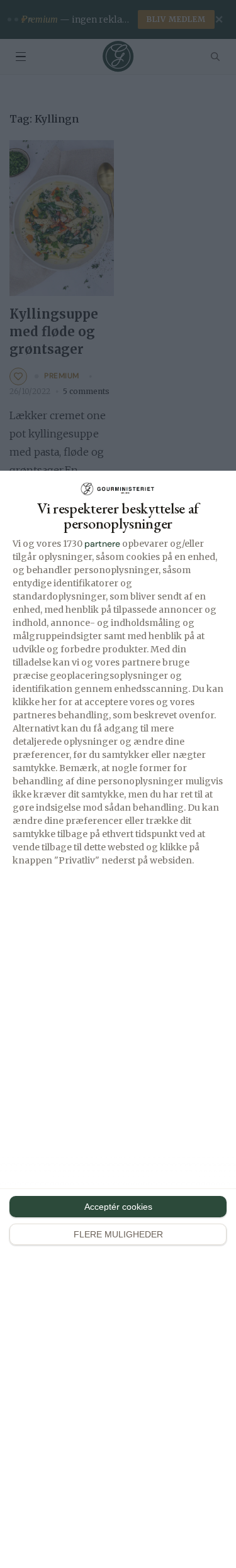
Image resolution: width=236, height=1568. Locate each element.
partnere (102, 543)
